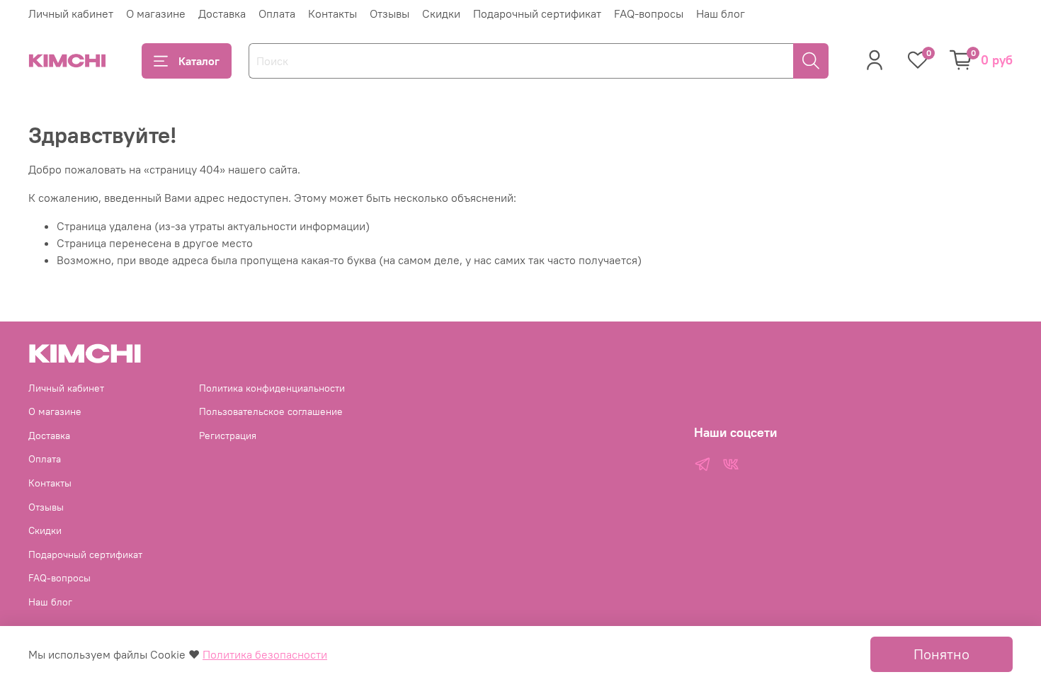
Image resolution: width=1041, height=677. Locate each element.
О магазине (156, 13)
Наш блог (720, 13)
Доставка (222, 13)
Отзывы (389, 13)
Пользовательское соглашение (271, 411)
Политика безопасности (265, 654)
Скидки (441, 13)
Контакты (332, 13)
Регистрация (227, 435)
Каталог (199, 61)
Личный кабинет (70, 13)
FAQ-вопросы (648, 13)
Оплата (276, 13)
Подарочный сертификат (537, 13)
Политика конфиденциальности (272, 388)
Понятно (941, 654)
